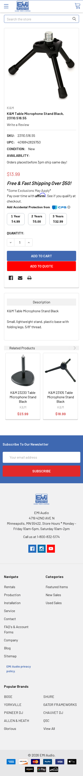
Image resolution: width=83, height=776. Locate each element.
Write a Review (18, 124)
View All (49, 728)
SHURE (48, 696)
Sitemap (10, 656)
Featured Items (57, 587)
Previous (70, 348)
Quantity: (15, 233)
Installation (12, 603)
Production (12, 595)
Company (11, 640)
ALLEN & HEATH (16, 720)
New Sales (53, 595)
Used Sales (54, 603)
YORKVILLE (12, 704)
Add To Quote (41, 266)
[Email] (20, 278)
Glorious (10, 728)
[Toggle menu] (6, 6)
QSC (46, 720)
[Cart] (77, 6)
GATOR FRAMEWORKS (60, 704)
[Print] (29, 278)
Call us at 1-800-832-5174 (41, 536)
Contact (10, 619)
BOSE (8, 696)
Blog (7, 648)
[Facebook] (11, 278)
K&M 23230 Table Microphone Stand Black (23, 396)
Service (9, 611)
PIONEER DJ (13, 712)
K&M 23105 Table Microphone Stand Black (60, 396)
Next (74, 348)
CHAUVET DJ (53, 712)
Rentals (9, 587)
